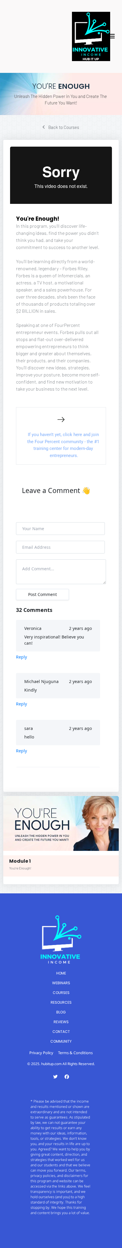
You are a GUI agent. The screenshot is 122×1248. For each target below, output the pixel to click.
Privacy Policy (41, 1052)
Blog (61, 1012)
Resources (61, 1002)
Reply (21, 657)
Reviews (61, 1021)
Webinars (61, 982)
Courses (61, 992)
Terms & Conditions (75, 1052)
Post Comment (42, 594)
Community (61, 1041)
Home (61, 973)
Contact (61, 1031)
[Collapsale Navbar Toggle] (113, 36)
